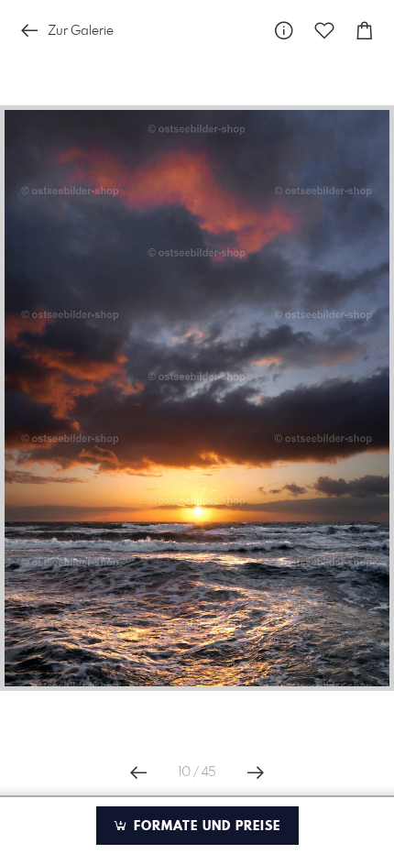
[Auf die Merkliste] (324, 30)
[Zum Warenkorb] (365, 30)
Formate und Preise (204, 826)
